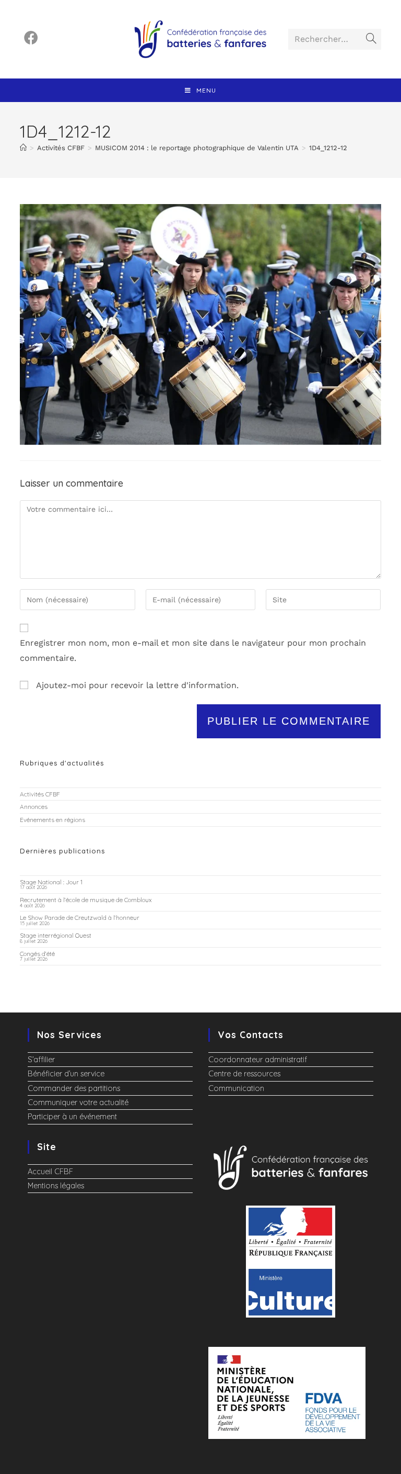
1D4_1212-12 (328, 148)
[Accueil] (23, 148)
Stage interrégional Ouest (55, 935)
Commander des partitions (74, 1088)
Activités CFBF (40, 794)
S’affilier (41, 1059)
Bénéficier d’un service (66, 1073)
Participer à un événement (72, 1116)
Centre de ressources (244, 1073)
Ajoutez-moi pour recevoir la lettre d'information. (136, 685)
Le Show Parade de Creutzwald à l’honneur (79, 917)
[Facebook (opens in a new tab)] (31, 38)
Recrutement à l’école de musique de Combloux (86, 900)
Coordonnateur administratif (257, 1059)
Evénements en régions (52, 820)
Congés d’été (37, 954)
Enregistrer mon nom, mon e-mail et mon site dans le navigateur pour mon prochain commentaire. (193, 650)
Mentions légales (56, 1185)
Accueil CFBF (50, 1171)
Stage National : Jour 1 (51, 882)
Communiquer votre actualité (78, 1102)
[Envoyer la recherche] (371, 39)
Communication (236, 1088)
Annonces (34, 807)
